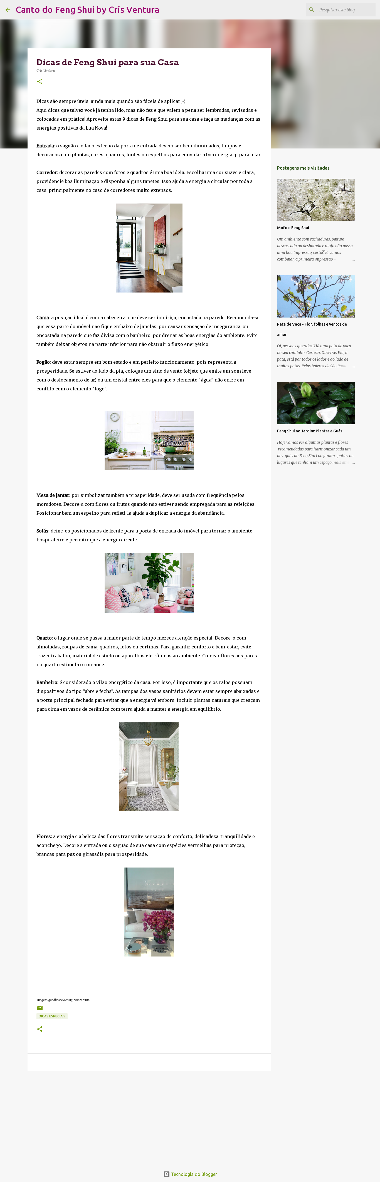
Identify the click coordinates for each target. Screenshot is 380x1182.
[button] (39, 82)
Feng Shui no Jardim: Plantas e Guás (309, 431)
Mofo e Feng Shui (293, 228)
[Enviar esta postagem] (39, 1010)
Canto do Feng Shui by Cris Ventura (87, 9)
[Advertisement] (149, 1119)
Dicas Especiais (52, 1016)
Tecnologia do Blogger (193, 1174)
